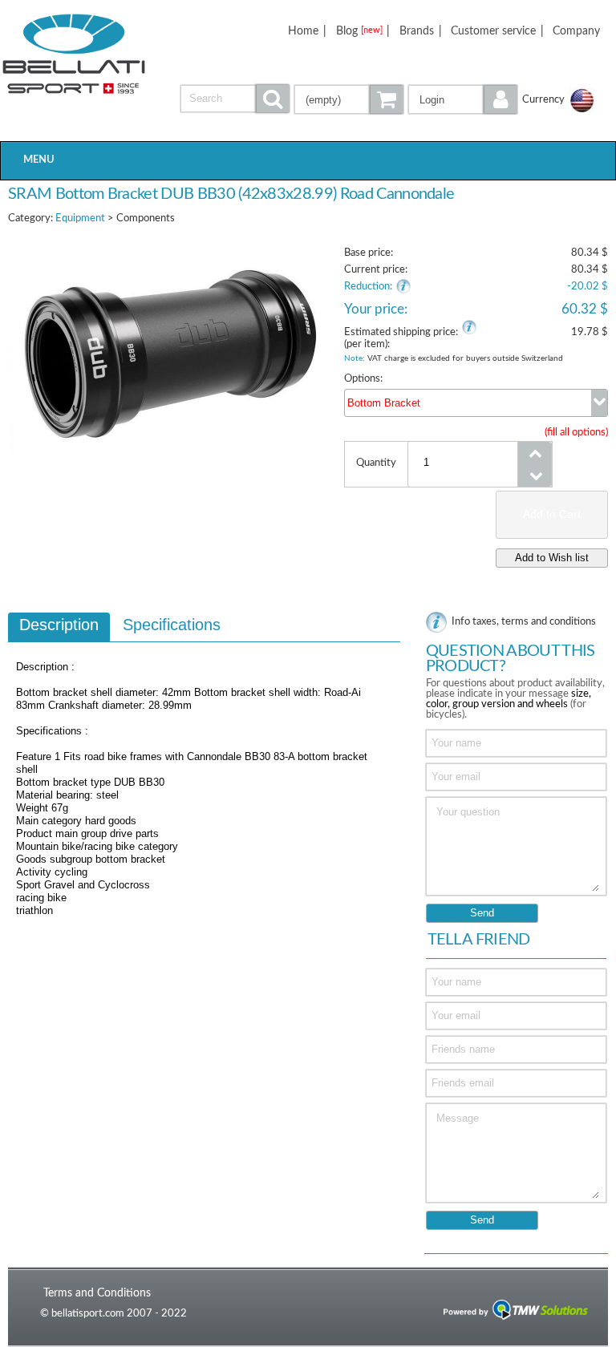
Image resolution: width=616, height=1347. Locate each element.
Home (303, 31)
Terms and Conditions (97, 1293)
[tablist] (204, 772)
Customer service (493, 31)
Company (576, 31)
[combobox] (476, 403)
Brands (416, 31)
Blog (359, 31)
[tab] (59, 627)
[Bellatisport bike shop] (74, 54)
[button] (462, 99)
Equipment (80, 218)
